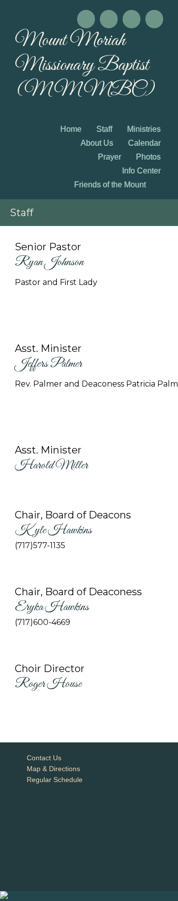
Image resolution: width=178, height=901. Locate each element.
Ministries (144, 129)
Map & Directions (51, 769)
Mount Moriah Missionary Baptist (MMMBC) (85, 65)
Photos (148, 157)
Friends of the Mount (110, 184)
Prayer (109, 157)
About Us (97, 143)
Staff (104, 129)
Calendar (144, 143)
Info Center (141, 171)
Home (71, 129)
